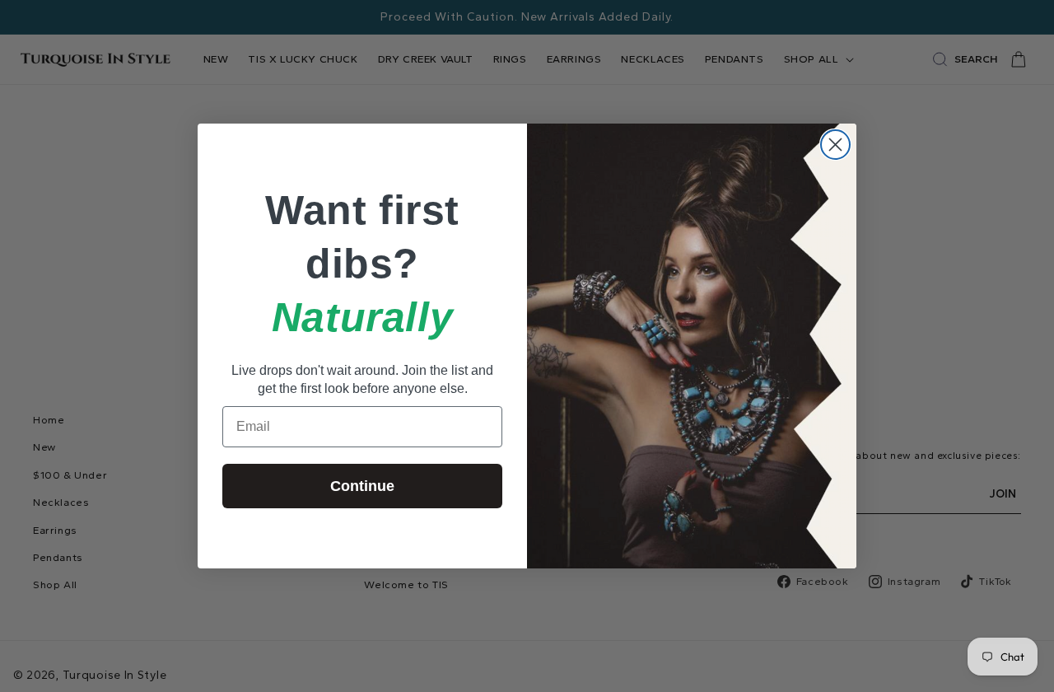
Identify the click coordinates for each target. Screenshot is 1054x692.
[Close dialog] (835, 144)
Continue (362, 486)
